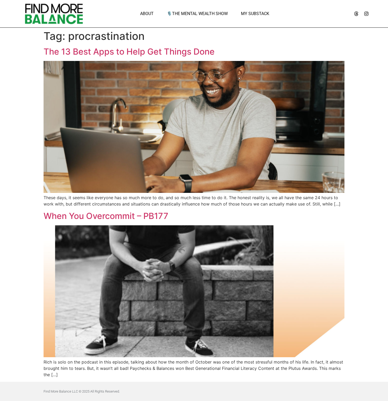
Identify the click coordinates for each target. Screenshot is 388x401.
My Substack (255, 13)
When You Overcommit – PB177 (106, 216)
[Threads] (356, 13)
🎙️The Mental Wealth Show (197, 13)
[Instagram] (366, 13)
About (147, 13)
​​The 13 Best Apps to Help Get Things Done (129, 51)
